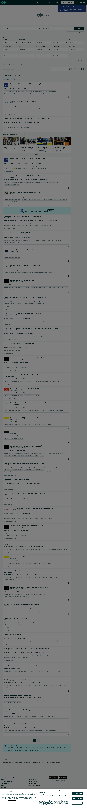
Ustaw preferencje (77, 803)
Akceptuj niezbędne (77, 798)
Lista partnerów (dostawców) (46, 805)
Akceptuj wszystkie (77, 793)
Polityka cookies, (12, 799)
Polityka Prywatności (20, 799)
